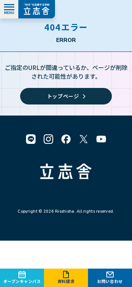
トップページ (63, 96)
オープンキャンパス (22, 281)
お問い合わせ (109, 281)
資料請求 (66, 281)
